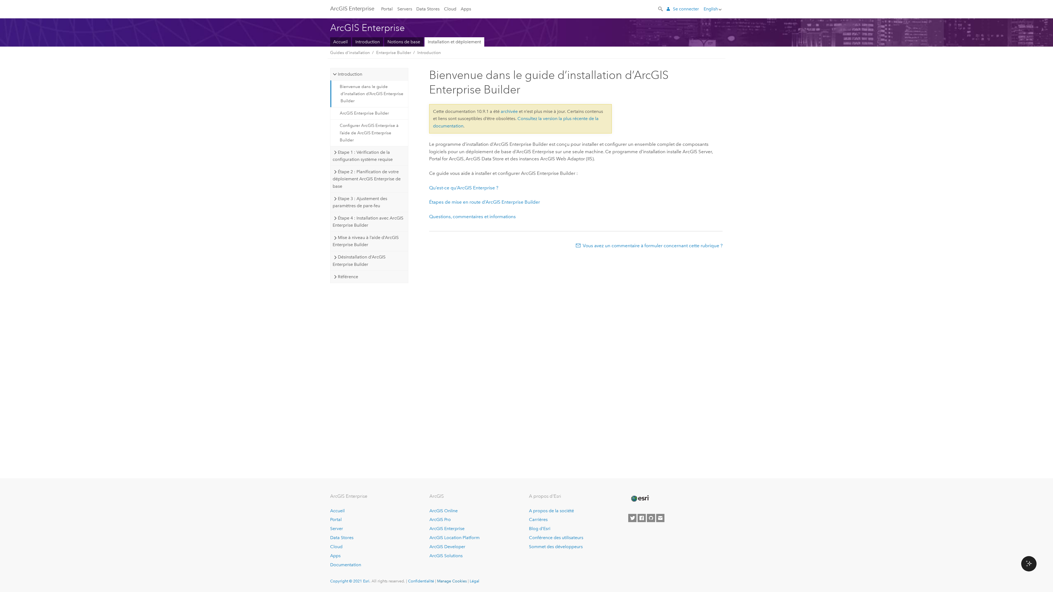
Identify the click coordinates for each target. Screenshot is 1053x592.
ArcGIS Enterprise (447, 528)
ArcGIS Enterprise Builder (364, 113)
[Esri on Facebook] (642, 518)
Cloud (450, 9)
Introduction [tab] (350, 74)
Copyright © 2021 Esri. (350, 581)
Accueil (340, 41)
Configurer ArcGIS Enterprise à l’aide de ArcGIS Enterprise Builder (369, 133)
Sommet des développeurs (556, 546)
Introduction (367, 41)
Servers (404, 9)
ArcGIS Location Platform (454, 537)
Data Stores (428, 9)
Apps (466, 9)
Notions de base (403, 41)
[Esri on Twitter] (632, 518)
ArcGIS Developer (447, 546)
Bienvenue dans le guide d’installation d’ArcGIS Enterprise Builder (371, 94)
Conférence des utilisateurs (556, 537)
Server (336, 528)
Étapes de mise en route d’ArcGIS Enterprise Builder (484, 202)
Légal (474, 581)
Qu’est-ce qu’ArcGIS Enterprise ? (463, 187)
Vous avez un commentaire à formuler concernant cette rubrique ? (653, 245)
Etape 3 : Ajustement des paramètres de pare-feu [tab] (360, 202)
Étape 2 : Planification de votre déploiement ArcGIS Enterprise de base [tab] (367, 179)
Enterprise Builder (393, 52)
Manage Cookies (452, 581)
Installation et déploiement (454, 41)
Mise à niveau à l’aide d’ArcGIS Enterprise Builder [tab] (365, 241)
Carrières (538, 519)
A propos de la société (551, 510)
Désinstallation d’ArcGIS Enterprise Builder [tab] (359, 260)
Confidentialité (421, 581)
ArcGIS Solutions (446, 555)
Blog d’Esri (539, 528)
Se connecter (686, 9)
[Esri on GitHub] (651, 518)
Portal (387, 9)
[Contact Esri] (660, 518)
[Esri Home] (639, 498)
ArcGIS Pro (440, 519)
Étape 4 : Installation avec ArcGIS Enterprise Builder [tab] (368, 221)
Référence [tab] (348, 276)
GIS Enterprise (352, 8)
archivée (509, 111)
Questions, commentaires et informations (472, 216)
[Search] (660, 8)
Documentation (345, 564)
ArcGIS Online (443, 510)
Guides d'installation (350, 52)
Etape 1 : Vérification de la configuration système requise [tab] (363, 156)
